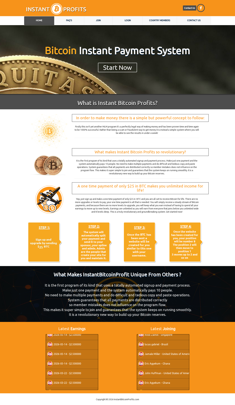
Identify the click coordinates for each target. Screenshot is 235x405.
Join (98, 20)
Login (128, 20)
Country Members (159, 20)
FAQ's (69, 20)
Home (39, 20)
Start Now (117, 67)
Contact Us (189, 8)
